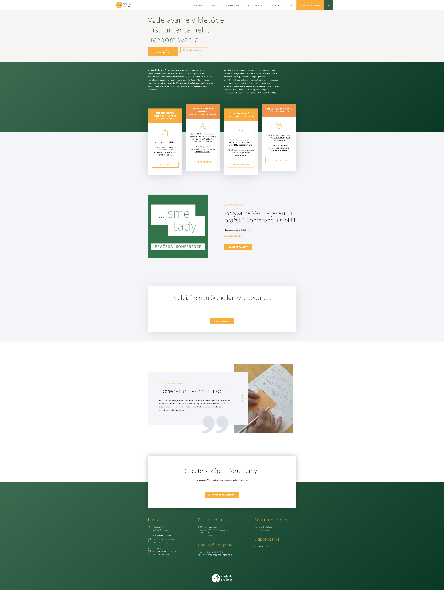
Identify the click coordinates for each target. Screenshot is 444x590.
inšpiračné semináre (279, 148)
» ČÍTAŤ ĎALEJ (233, 236)
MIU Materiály (231, 5)
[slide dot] (242, 396)
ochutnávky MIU (162, 152)
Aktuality (200, 5)
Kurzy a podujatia (310, 5)
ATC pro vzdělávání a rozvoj (190, 83)
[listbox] (195, 403)
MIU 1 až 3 (279, 138)
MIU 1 (250, 142)
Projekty (275, 5)
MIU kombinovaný (243, 145)
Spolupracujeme (255, 5)
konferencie (165, 155)
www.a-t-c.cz (263, 546)
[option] (195, 403)
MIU (214, 5)
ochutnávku (241, 155)
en (328, 5)
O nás (290, 5)
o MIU (171, 142)
